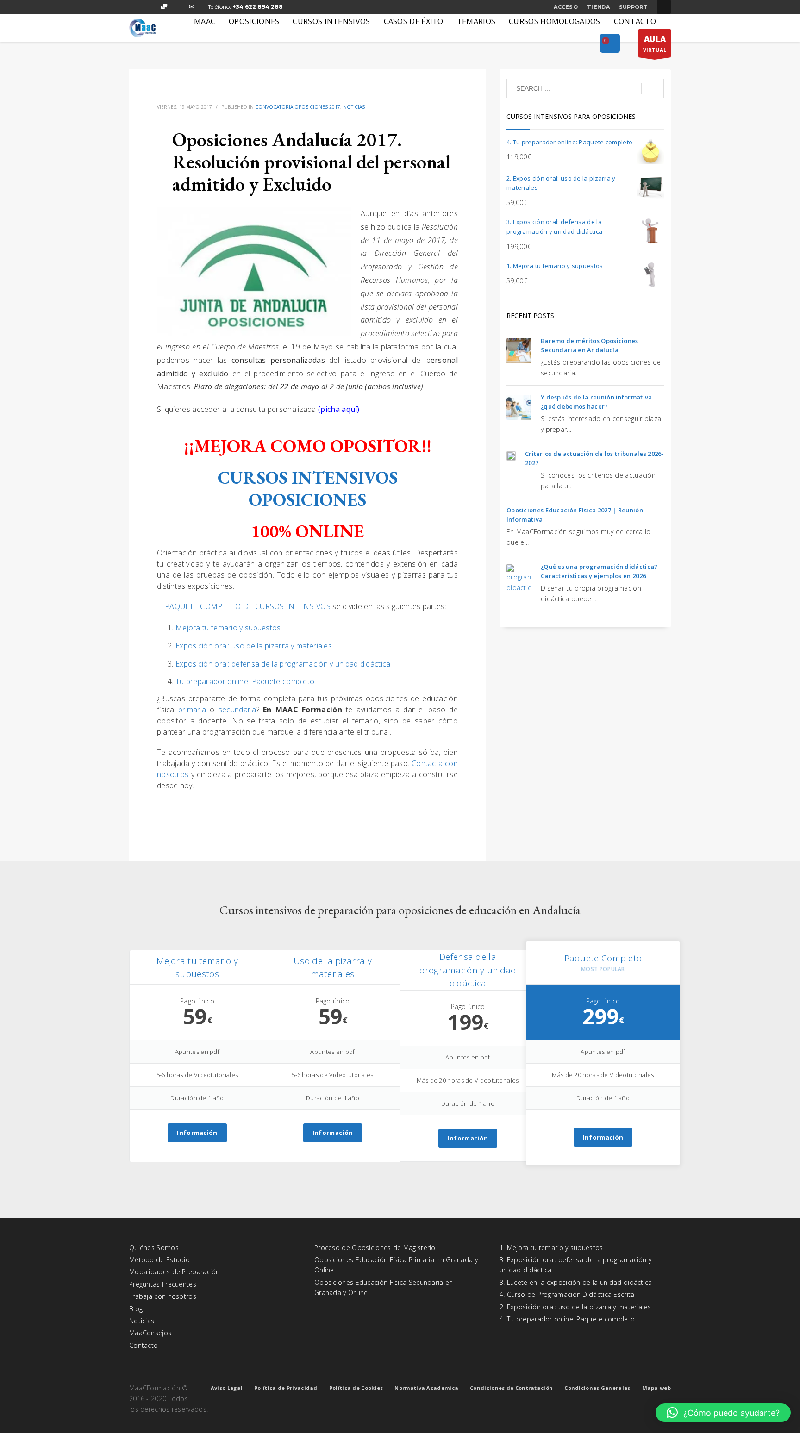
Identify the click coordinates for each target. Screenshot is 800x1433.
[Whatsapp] (164, 7)
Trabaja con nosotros (162, 1296)
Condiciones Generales (597, 1387)
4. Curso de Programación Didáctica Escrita (567, 1294)
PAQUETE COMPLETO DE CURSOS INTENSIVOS (248, 606)
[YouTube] (178, 7)
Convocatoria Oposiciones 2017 (297, 107)
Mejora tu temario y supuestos (228, 628)
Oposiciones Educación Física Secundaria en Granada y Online (383, 1287)
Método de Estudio (159, 1259)
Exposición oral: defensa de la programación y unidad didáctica (283, 664)
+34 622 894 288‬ (257, 6)
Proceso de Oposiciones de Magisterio (375, 1247)
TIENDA (598, 7)
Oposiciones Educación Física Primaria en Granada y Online (396, 1264)
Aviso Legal (227, 1387)
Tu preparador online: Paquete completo (244, 681)
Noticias (354, 107)
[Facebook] (136, 7)
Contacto (143, 1345)
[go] (652, 89)
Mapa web (656, 1387)
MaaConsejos (150, 1332)
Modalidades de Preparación (174, 1271)
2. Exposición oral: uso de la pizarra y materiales (575, 1306)
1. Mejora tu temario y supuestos (551, 1247)
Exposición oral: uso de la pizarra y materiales (253, 646)
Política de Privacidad (286, 1387)
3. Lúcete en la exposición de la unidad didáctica (576, 1282)
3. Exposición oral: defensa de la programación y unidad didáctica (575, 1264)
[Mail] (192, 7)
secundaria (237, 709)
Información (197, 1132)
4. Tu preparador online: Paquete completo (567, 1319)
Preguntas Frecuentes (162, 1284)
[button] (723, 1412)
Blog (136, 1308)
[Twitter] (150, 7)
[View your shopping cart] (610, 44)
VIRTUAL (654, 43)
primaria (194, 709)
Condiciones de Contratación (511, 1387)
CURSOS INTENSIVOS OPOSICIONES (308, 488)
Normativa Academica (426, 1387)
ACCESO (566, 7)
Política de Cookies (356, 1387)
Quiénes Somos (154, 1247)
